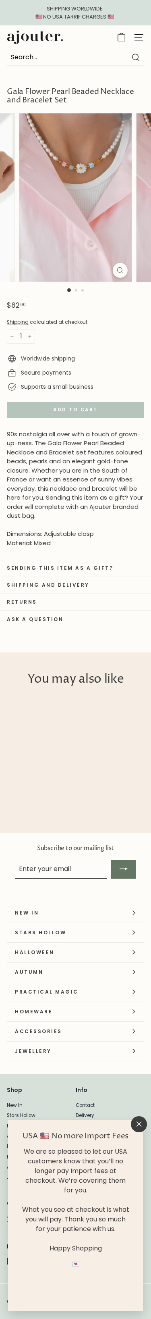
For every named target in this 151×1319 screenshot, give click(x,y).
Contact (85, 1105)
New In (15, 1105)
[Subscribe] (123, 869)
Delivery (85, 1115)
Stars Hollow (21, 1115)
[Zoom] (120, 270)
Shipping (18, 322)
